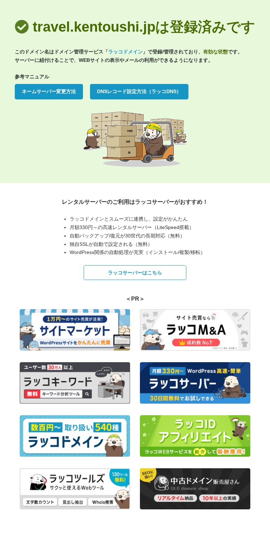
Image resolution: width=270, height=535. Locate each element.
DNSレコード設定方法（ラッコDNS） (139, 91)
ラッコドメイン (125, 51)
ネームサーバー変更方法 (49, 91)
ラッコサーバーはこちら (135, 272)
